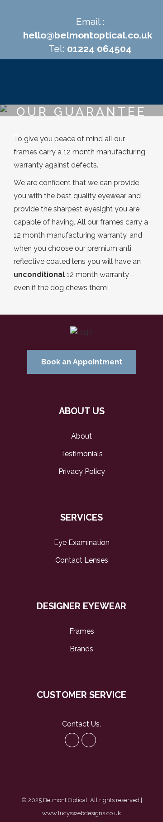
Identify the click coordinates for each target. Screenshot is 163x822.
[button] (81, 362)
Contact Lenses (81, 560)
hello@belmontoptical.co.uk (88, 35)
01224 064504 (99, 48)
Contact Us (81, 724)
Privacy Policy (81, 471)
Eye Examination (82, 542)
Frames (81, 631)
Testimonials (82, 453)
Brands (81, 649)
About (81, 436)
